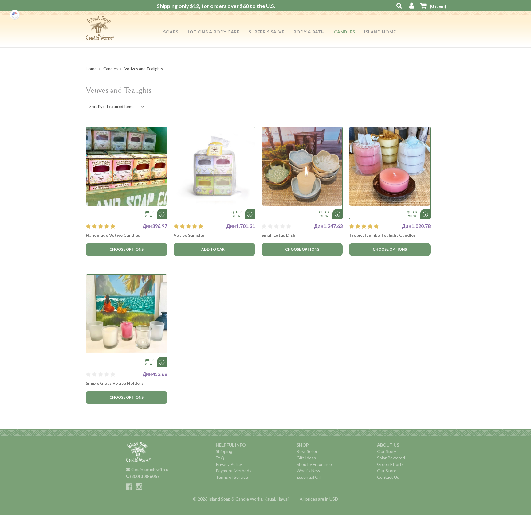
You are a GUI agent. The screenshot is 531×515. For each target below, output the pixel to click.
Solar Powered (391, 457)
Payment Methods (233, 470)
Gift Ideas (306, 457)
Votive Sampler (189, 235)
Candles (344, 31)
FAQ (220, 457)
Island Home (380, 31)
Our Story (386, 451)
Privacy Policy (229, 464)
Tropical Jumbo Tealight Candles (382, 235)
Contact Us (388, 477)
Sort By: (96, 106)
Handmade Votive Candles (113, 235)
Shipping (224, 451)
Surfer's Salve (266, 31)
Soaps (171, 31)
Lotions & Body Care (214, 31)
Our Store (386, 470)
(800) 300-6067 (144, 476)
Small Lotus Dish (278, 235)
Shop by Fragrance (314, 464)
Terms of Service (232, 477)
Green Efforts (390, 464)
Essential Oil (309, 477)
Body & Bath (309, 31)
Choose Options (126, 249)
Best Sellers (308, 451)
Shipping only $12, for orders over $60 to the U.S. (216, 6)
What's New (308, 470)
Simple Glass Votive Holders (115, 383)
